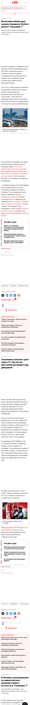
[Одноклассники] (18, 295)
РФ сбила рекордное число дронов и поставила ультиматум (12, 344)
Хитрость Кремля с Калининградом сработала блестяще (12, 350)
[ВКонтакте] (14, 295)
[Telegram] (10, 295)
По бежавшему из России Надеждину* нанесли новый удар (13, 332)
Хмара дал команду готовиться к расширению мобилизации (11, 326)
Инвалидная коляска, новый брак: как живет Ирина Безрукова (13, 668)
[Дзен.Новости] (2, 295)
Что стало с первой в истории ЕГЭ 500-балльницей (13, 338)
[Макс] (6, 295)
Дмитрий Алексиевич (8, 255)
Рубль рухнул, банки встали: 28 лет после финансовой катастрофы (14, 638)
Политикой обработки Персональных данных (11, 8)
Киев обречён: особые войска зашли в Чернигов (13, 656)
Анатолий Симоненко (8, 573)
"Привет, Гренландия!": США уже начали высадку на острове (13, 320)
